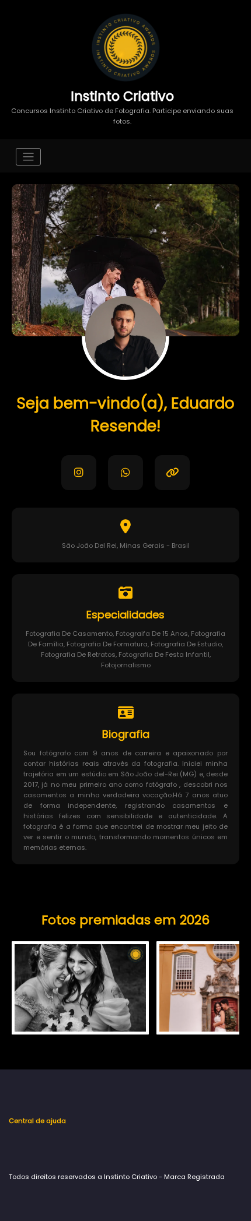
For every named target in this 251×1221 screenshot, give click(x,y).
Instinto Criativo (122, 96)
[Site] (172, 472)
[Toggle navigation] (28, 157)
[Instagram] (78, 472)
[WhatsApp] (125, 472)
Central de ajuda (37, 1120)
